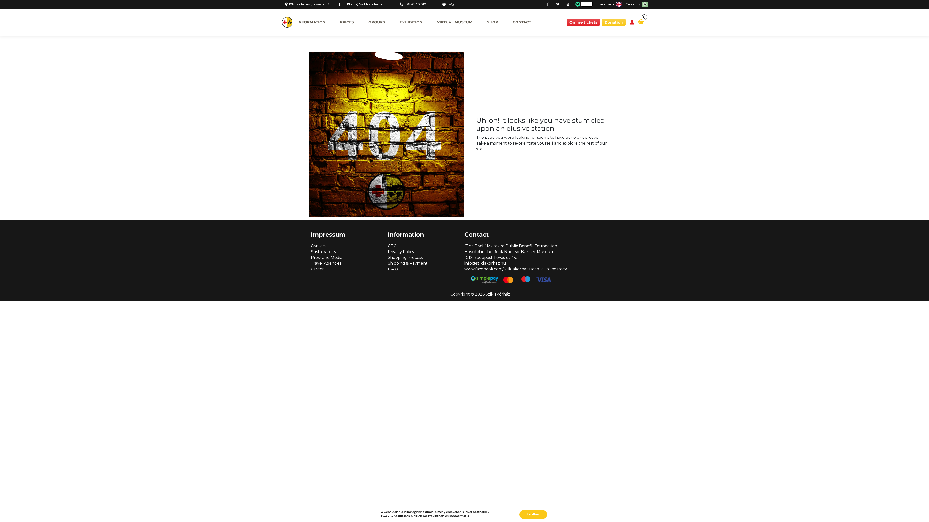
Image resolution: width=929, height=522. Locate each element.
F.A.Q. (393, 269)
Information (311, 22)
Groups (376, 22)
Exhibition (411, 22)
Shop (492, 22)
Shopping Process (405, 257)
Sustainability (323, 251)
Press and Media (326, 257)
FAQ (450, 4)
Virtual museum (454, 22)
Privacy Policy (401, 251)
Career (317, 269)
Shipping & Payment (407, 263)
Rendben (533, 514)
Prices (347, 22)
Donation (614, 22)
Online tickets (583, 22)
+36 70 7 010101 (415, 4)
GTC (392, 246)
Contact (522, 22)
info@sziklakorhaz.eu (367, 4)
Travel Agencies (326, 263)
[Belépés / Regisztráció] (632, 22)
